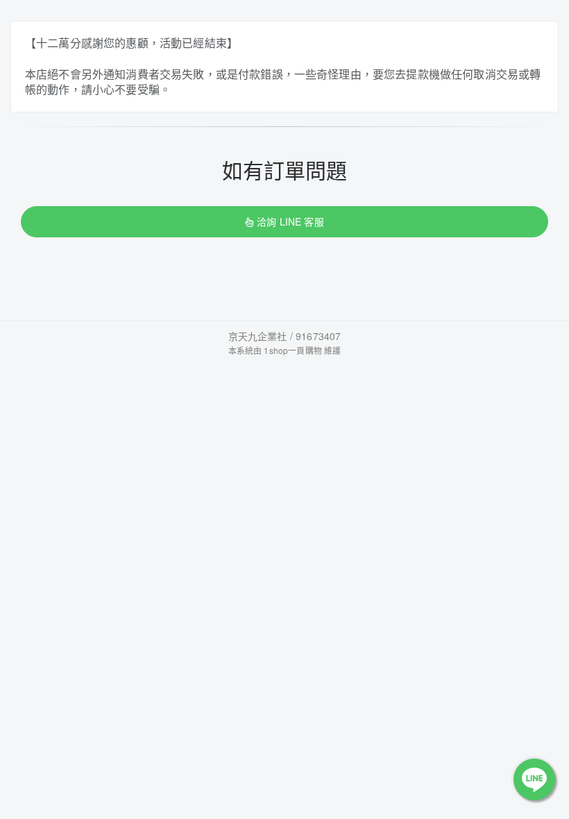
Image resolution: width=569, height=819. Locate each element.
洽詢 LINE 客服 (290, 221)
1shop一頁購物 (292, 350)
